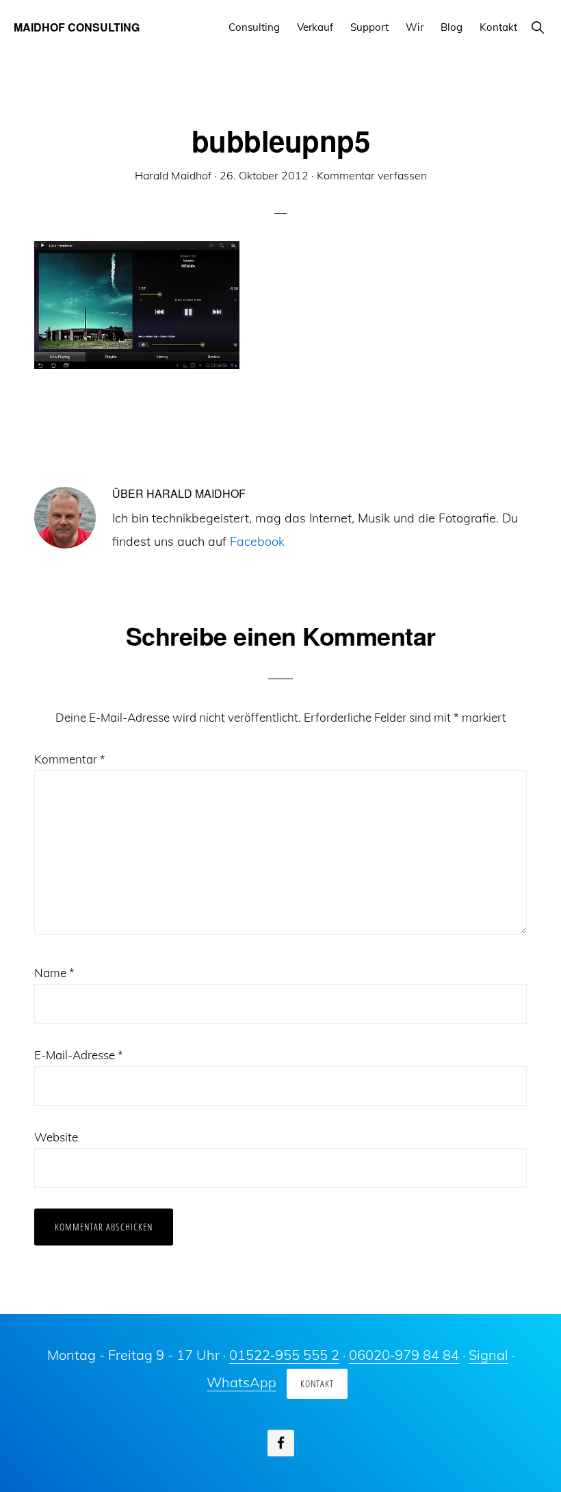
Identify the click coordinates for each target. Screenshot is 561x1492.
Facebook (257, 541)
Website (56, 1137)
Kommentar (69, 759)
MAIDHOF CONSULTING (77, 27)
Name (54, 972)
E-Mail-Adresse (78, 1055)
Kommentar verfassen (372, 175)
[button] (537, 27)
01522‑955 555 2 (284, 1354)
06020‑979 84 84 (404, 1354)
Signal (488, 1354)
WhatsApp (241, 1382)
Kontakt (317, 1383)
